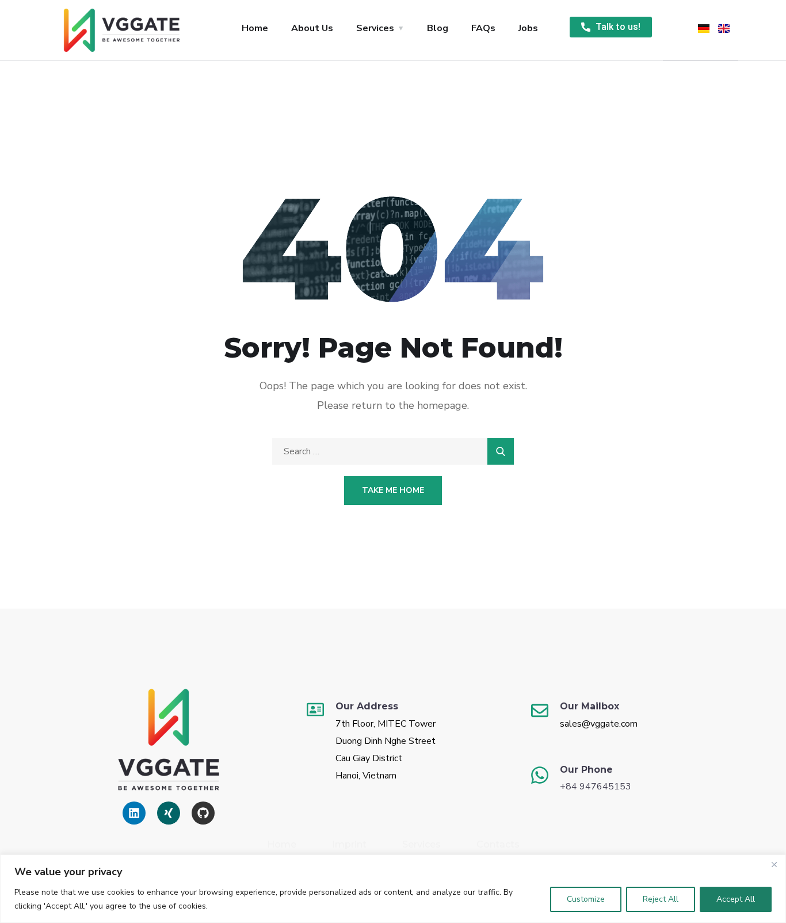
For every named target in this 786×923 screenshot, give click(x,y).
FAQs (483, 28)
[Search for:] (393, 451)
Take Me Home (393, 490)
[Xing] (168, 813)
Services (375, 28)
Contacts (498, 844)
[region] (393, 888)
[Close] (774, 864)
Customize (586, 899)
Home (255, 28)
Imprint (349, 844)
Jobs (528, 28)
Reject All (660, 899)
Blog (437, 28)
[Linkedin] (134, 813)
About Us (312, 28)
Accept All (735, 899)
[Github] (203, 813)
